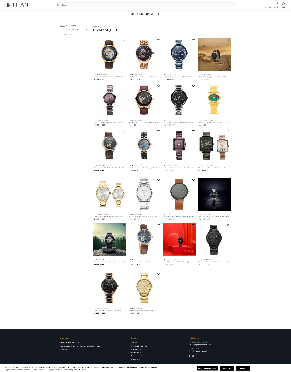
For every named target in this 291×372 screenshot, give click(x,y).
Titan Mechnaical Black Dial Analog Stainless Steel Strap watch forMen (110, 262)
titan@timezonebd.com (201, 345)
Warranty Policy (136, 349)
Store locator (64, 349)
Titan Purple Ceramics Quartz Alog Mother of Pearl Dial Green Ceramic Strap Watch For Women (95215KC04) (145, 168)
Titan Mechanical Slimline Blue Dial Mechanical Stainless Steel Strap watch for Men (144, 77)
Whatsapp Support (199, 351)
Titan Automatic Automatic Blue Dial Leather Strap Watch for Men (144, 262)
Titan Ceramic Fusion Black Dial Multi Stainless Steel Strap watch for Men (178, 122)
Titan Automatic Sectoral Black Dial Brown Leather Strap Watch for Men (144, 122)
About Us (64, 338)
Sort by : (67, 29)
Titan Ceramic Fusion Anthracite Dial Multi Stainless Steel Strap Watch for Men (107, 311)
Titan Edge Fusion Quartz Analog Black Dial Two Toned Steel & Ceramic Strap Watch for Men (213, 216)
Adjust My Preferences (207, 368)
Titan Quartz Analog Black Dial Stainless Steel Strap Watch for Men (212, 77)
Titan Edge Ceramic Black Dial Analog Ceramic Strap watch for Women (179, 262)
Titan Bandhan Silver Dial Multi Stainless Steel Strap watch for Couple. (108, 216)
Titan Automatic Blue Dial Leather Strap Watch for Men (109, 168)
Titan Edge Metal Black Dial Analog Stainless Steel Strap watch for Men (214, 262)
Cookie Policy (136, 359)
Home (62, 26)
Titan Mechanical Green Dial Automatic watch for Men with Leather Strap (110, 77)
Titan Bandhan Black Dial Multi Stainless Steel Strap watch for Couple (212, 168)
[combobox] (146, 5)
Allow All (243, 368)
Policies (134, 338)
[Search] (58, 5)
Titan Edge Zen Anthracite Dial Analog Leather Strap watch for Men (178, 216)
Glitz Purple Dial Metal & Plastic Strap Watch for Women (109, 122)
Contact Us (194, 338)
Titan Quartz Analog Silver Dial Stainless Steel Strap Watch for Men (143, 216)
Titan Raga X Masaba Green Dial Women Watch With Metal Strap (213, 122)
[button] (283, 4)
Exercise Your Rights (138, 356)
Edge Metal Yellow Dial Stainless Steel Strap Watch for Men (143, 311)
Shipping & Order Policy (139, 346)
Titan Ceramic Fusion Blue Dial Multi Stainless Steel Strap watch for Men (178, 77)
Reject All (227, 368)
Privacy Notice (136, 353)
